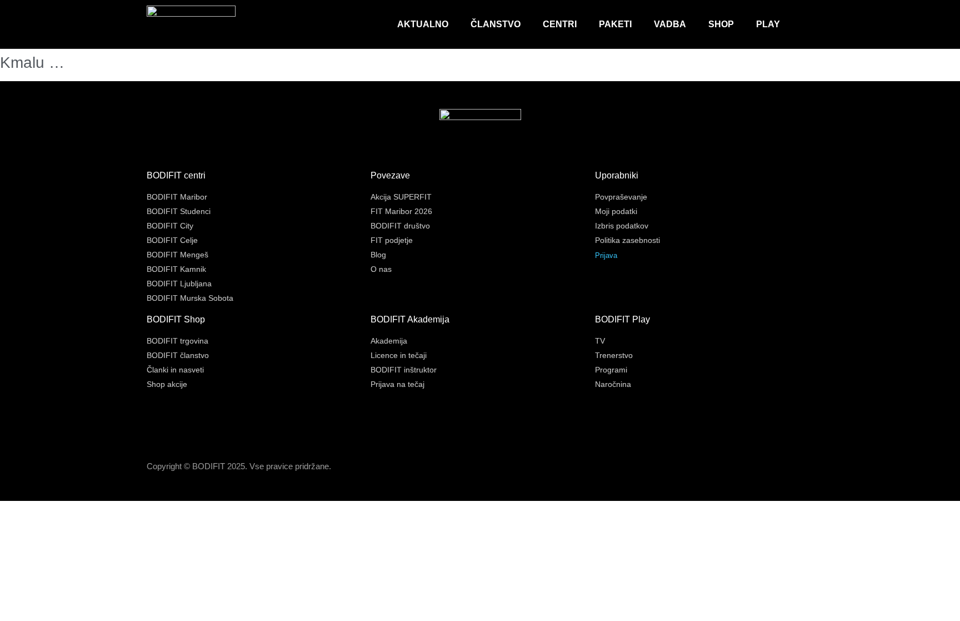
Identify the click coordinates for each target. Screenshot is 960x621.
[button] (805, 24)
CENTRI (560, 24)
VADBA (670, 24)
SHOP (721, 24)
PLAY (768, 24)
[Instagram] (783, 467)
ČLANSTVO (496, 24)
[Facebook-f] (758, 467)
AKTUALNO (422, 24)
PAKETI (615, 24)
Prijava (606, 255)
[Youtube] (807, 467)
